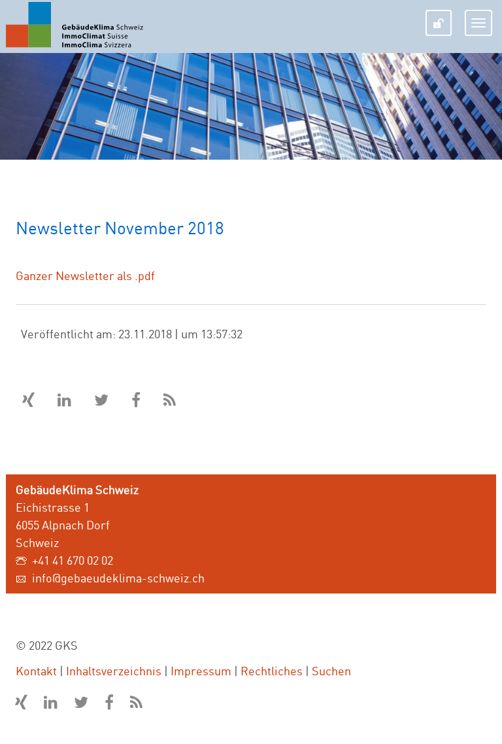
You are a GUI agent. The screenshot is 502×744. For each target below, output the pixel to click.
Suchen (331, 671)
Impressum (201, 671)
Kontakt (36, 671)
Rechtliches (272, 671)
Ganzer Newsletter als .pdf (85, 275)
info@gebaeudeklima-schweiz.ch (118, 578)
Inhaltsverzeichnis (113, 671)
